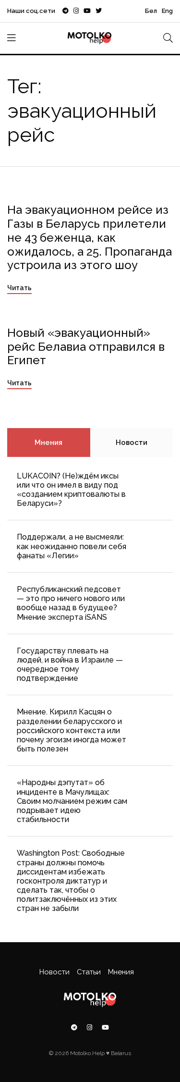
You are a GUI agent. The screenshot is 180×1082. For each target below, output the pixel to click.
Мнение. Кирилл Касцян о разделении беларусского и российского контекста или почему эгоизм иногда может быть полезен (71, 730)
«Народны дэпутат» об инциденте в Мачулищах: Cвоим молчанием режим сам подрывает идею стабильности (72, 801)
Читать (19, 288)
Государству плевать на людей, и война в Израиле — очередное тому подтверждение (70, 664)
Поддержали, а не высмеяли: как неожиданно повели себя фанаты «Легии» (71, 546)
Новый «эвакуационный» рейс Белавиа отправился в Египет (86, 347)
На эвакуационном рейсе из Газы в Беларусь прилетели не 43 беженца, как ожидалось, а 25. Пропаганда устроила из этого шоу (89, 237)
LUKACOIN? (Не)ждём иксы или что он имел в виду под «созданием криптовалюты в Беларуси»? (71, 489)
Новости (131, 442)
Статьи (89, 972)
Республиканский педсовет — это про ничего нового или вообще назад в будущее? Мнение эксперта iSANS (71, 603)
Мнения (48, 442)
